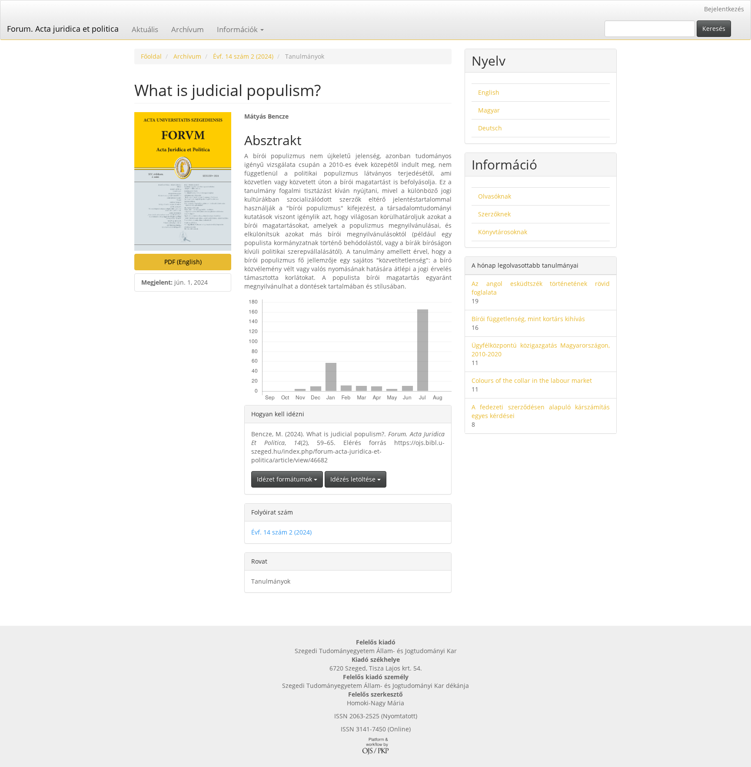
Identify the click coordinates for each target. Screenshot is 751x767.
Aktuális (145, 29)
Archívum (187, 29)
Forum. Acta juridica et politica (63, 28)
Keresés (713, 28)
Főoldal (151, 56)
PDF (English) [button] (183, 262)
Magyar (489, 110)
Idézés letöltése (353, 479)
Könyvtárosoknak (502, 232)
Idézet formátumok (285, 479)
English (488, 92)
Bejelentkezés (724, 9)
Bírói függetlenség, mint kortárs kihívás (528, 319)
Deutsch (490, 128)
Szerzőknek (494, 214)
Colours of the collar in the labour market (532, 380)
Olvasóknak (494, 196)
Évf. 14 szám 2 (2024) (243, 56)
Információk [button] (238, 29)
